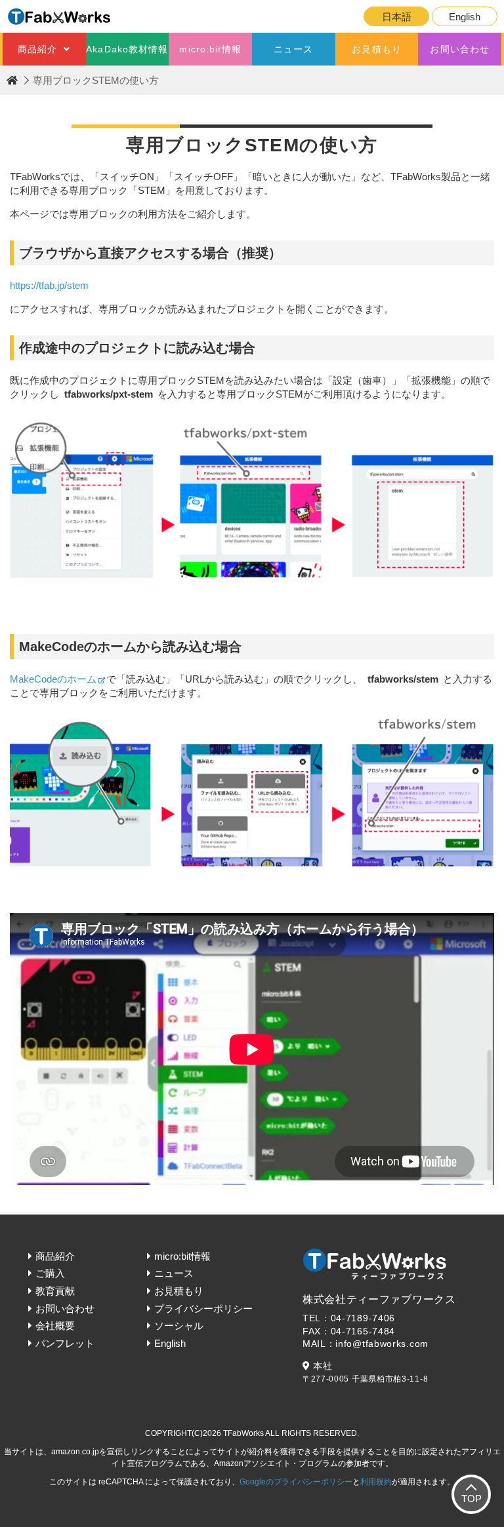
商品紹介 (37, 49)
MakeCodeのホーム (53, 679)
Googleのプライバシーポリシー (296, 1481)
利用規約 (376, 1481)
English (464, 16)
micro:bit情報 (210, 49)
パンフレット (64, 1343)
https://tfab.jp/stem (49, 285)
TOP (471, 1498)
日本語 (396, 16)
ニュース (293, 49)
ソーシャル (178, 1325)
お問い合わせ (460, 49)
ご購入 (50, 1273)
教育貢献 (55, 1290)
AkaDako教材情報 (127, 49)
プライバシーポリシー (203, 1308)
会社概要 (55, 1325)
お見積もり (377, 49)
